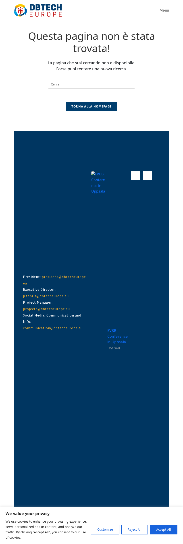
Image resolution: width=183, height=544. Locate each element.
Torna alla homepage (91, 106)
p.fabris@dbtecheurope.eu (46, 296)
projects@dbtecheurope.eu (46, 309)
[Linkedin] (147, 175)
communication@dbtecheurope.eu (53, 328)
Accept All (163, 529)
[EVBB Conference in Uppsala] (98, 338)
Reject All (134, 529)
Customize (105, 529)
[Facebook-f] (135, 175)
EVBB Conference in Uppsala (117, 336)
